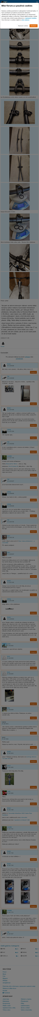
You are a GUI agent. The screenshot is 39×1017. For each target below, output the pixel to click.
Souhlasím (33, 26)
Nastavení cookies (23, 26)
